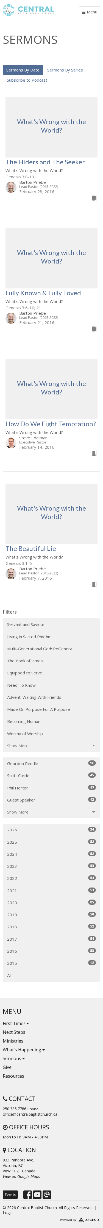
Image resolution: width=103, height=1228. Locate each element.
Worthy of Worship (25, 733)
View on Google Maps (21, 1176)
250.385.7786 (14, 1108)
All (9, 975)
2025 (50, 842)
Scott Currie (50, 775)
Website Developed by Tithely (51, 1219)
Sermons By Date (23, 70)
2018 (50, 926)
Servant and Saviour (25, 624)
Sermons (12, 1058)
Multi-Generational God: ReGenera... (41, 648)
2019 (50, 914)
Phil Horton (50, 788)
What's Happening (22, 1050)
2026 (50, 829)
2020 (50, 902)
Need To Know (21, 685)
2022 (50, 878)
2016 (50, 951)
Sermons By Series (65, 70)
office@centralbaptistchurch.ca (30, 1114)
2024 (50, 854)
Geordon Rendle (50, 763)
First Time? (14, 1023)
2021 (50, 890)
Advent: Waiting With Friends (34, 697)
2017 (50, 939)
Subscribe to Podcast (27, 80)
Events (10, 1194)
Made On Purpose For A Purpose (38, 709)
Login (8, 1212)
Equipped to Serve (24, 672)
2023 (50, 866)
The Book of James (25, 660)
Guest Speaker (50, 800)
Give (7, 1067)
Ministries (13, 1041)
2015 (50, 963)
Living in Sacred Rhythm (29, 636)
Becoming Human (23, 721)
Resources (13, 1076)
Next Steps (14, 1032)
